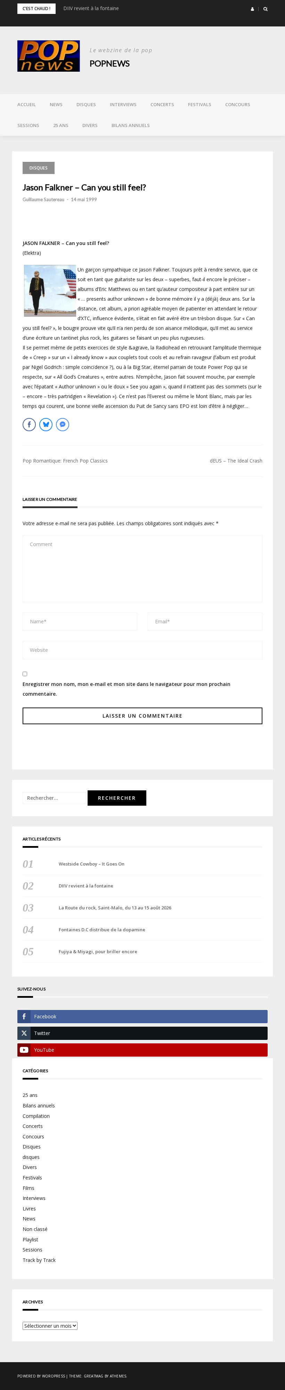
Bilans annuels (131, 125)
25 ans (60, 125)
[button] (252, 9)
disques (31, 1157)
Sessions (28, 125)
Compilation (36, 1116)
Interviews (123, 104)
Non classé (35, 1229)
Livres (29, 1208)
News (56, 104)
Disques (86, 104)
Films (28, 1188)
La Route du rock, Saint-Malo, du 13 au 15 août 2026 (115, 908)
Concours (237, 104)
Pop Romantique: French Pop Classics (65, 460)
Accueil (26, 104)
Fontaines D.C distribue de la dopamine (102, 929)
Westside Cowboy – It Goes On (91, 864)
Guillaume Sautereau (43, 199)
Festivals (199, 104)
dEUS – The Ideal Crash (236, 460)
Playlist (30, 1239)
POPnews (110, 63)
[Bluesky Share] (45, 424)
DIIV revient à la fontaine (91, 8)
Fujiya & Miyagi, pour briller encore (98, 951)
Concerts (162, 104)
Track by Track (39, 1260)
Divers (90, 125)
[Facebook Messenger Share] (62, 424)
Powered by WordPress (41, 1376)
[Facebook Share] (29, 424)
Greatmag (94, 1376)
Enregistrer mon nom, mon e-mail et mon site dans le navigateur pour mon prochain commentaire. (126, 689)
